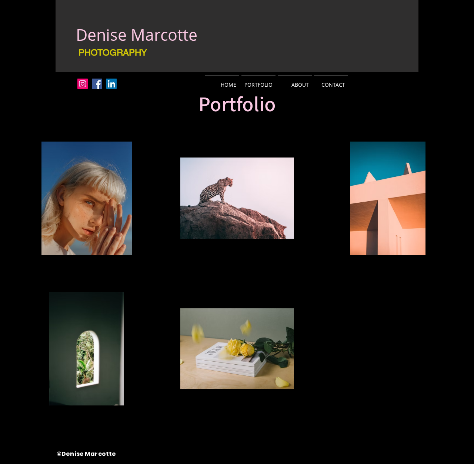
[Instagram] (82, 84)
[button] (258, 81)
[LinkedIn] (111, 84)
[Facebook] (97, 84)
